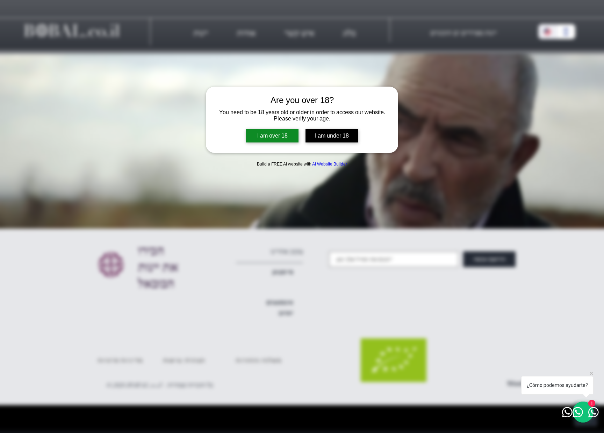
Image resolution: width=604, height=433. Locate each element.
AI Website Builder (329, 164)
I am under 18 (332, 136)
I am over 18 (272, 136)
